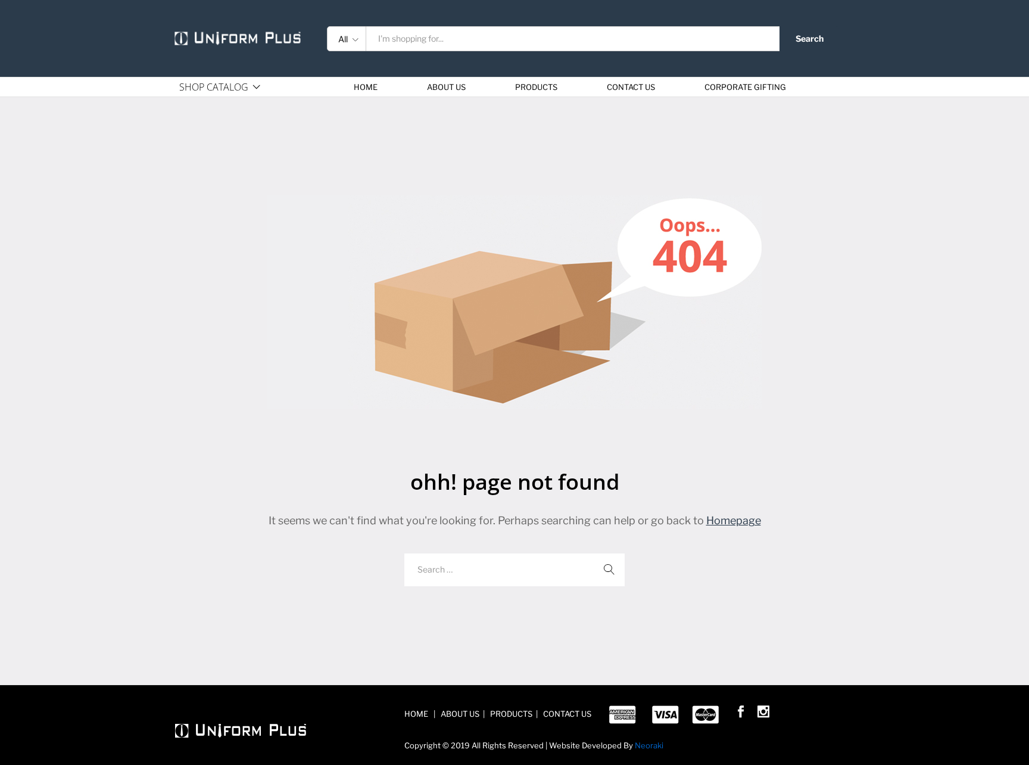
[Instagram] (763, 714)
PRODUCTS (536, 87)
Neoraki (649, 745)
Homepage (733, 520)
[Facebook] (741, 714)
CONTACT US (631, 87)
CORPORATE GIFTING (745, 87)
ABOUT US (446, 87)
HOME (366, 87)
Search (810, 38)
